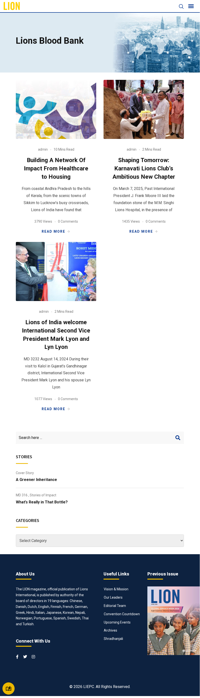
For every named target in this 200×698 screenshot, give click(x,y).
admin (43, 149)
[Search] (179, 7)
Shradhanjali (113, 639)
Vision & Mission (116, 589)
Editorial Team (115, 606)
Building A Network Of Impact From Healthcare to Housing (56, 168)
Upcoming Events (117, 622)
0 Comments (68, 221)
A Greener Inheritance (36, 479)
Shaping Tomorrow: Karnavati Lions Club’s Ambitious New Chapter (144, 168)
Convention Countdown (122, 614)
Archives (110, 630)
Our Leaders (113, 597)
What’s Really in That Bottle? (42, 502)
